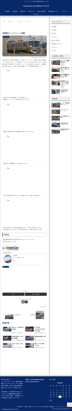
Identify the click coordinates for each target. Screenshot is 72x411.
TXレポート (6, 266)
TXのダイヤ (54, 37)
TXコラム (53, 50)
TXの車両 (53, 30)
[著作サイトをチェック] (13, 261)
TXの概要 (53, 26)
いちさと (15, 255)
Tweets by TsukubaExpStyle (32, 381)
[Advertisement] (24, 26)
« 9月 (50, 400)
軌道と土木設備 (55, 40)
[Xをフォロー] (16, 261)
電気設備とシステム (56, 43)
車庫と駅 (53, 33)
